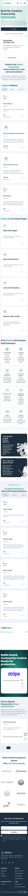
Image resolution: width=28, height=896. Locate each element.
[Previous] (3, 747)
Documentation (18, 875)
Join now (14, 29)
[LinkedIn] (12, 862)
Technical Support (19, 873)
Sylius (6, 106)
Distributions (4, 870)
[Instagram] (2, 862)
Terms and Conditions (14, 838)
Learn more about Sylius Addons (14, 33)
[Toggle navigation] (3, 3)
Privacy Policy (18, 884)
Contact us (3, 884)
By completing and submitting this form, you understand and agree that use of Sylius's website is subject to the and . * (15, 838)
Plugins (2, 873)
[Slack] (9, 862)
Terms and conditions (20, 886)
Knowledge (3, 875)
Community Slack (19, 878)
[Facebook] (5, 862)
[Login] (21, 3)
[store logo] (7, 3)
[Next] (8, 747)
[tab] (4, 89)
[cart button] (17, 3)
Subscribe (14, 832)
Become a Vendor (19, 870)
